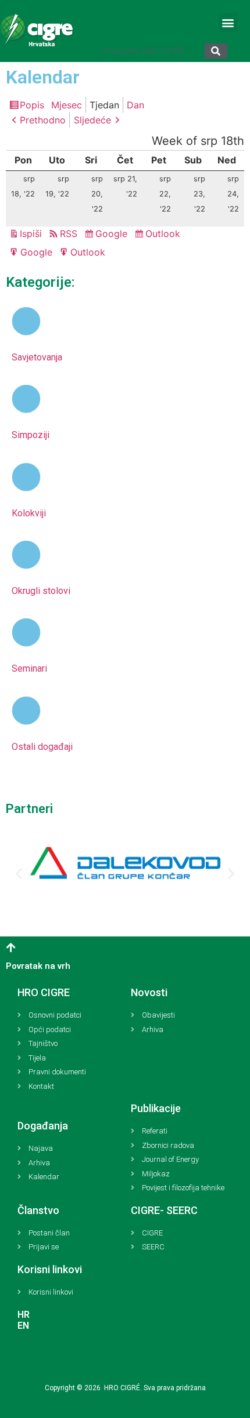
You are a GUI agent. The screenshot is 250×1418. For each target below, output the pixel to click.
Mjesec (66, 105)
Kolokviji (29, 513)
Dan (135, 105)
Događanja (42, 1126)
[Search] (216, 51)
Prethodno (43, 120)
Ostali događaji (42, 746)
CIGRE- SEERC (164, 1210)
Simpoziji (30, 434)
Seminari (29, 668)
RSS (68, 233)
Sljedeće (92, 120)
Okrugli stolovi (41, 590)
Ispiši (32, 234)
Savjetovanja (37, 357)
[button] (228, 22)
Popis (34, 106)
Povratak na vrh (38, 966)
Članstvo (38, 1210)
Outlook (164, 235)
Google (113, 235)
